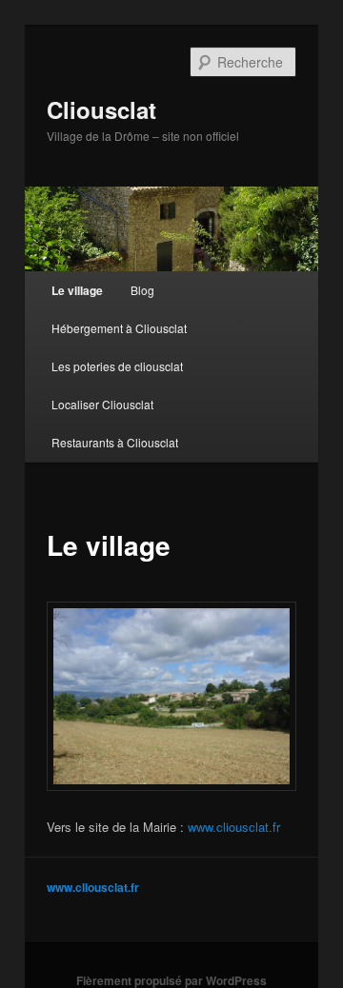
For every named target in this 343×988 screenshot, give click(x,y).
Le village (77, 290)
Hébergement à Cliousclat (119, 328)
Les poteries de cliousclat (117, 366)
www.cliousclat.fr (234, 827)
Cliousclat (101, 109)
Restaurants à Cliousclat (114, 442)
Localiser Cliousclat (102, 404)
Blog (142, 290)
